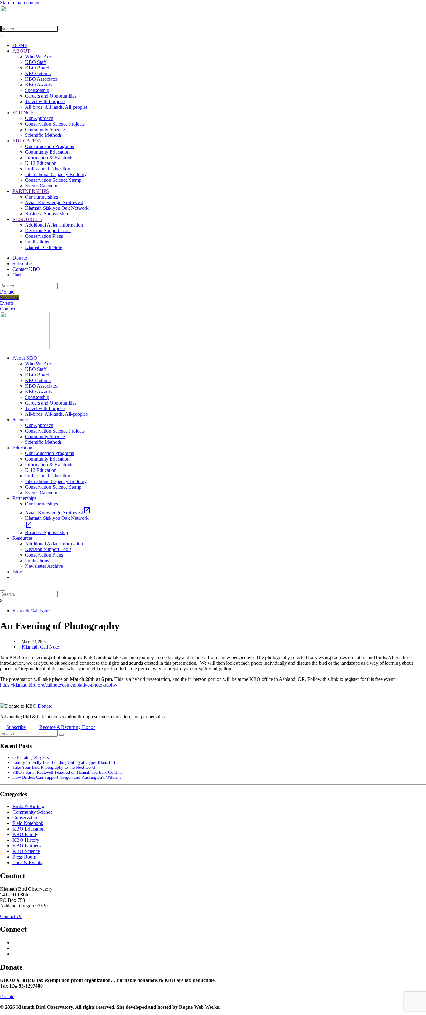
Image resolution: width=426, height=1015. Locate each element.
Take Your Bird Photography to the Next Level (53, 767)
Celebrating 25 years (30, 757)
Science (20, 419)
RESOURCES (27, 219)
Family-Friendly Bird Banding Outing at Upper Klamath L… (66, 762)
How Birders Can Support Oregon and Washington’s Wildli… (66, 777)
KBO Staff (35, 62)
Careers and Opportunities (50, 95)
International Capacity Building (56, 174)
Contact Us (11, 916)
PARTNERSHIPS (30, 191)
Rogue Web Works (199, 1007)
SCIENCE (23, 112)
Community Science (45, 129)
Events (6, 303)
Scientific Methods (43, 135)
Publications (37, 241)
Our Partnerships (41, 196)
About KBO (24, 358)
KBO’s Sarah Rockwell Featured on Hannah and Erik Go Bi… (67, 772)
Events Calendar (41, 185)
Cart (16, 274)
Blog (17, 571)
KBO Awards (38, 84)
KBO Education (28, 828)
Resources (22, 538)
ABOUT (21, 51)
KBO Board (37, 67)
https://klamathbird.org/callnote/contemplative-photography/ (58, 684)
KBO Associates (41, 79)
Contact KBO (26, 269)
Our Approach (39, 118)
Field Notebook (27, 823)
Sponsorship (37, 90)
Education (22, 447)
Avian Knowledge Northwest (54, 202)
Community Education (47, 152)
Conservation (25, 817)
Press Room (24, 856)
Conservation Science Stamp (53, 180)
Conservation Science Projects (55, 124)
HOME (19, 45)
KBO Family (25, 834)
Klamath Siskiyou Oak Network (57, 208)
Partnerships (24, 498)
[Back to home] (12, 22)
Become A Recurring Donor (67, 727)
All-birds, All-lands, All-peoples (56, 107)
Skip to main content (20, 2)
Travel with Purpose (45, 101)
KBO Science (26, 851)
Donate (19, 258)
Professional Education (47, 168)
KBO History (25, 840)
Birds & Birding (28, 806)
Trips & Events (27, 862)
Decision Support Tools (48, 230)
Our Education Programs (49, 146)
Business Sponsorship (46, 213)
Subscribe (22, 263)
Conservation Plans (44, 236)
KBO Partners (26, 845)
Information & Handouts (49, 157)
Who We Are (38, 56)
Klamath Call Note (43, 247)
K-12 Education (40, 163)
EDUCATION (27, 140)
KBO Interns (38, 73)
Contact (7, 308)
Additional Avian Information (54, 224)
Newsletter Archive (44, 566)
